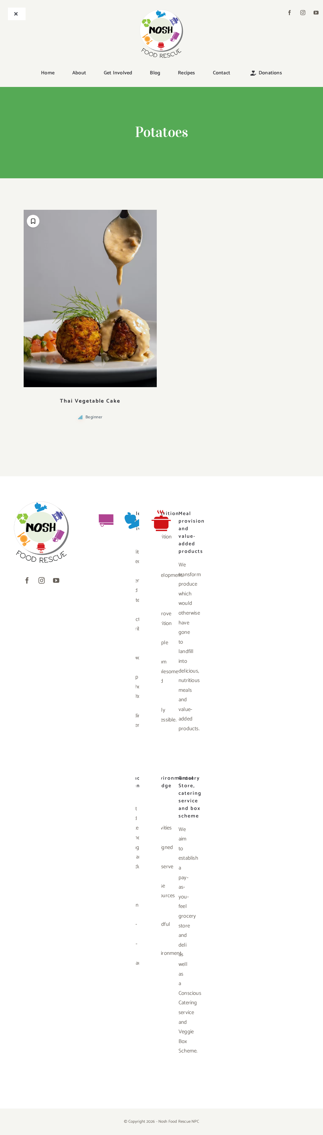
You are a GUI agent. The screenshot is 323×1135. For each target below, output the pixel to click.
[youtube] (316, 13)
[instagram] (303, 13)
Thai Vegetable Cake (90, 401)
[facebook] (290, 13)
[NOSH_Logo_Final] (161, 10)
